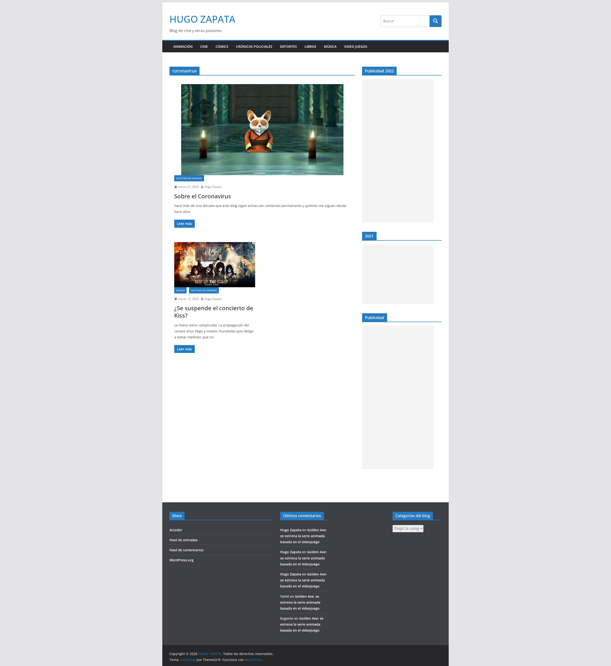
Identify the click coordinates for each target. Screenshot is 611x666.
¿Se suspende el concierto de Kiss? (213, 311)
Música (330, 46)
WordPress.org (181, 560)
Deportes (288, 46)
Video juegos (355, 46)
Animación (183, 46)
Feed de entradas (183, 540)
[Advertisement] (398, 150)
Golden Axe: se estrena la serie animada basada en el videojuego (303, 536)
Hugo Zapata (213, 187)
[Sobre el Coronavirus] (262, 129)
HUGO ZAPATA (202, 19)
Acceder (175, 530)
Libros (310, 46)
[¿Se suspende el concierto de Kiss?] (214, 264)
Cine (204, 46)
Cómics (222, 46)
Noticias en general (189, 178)
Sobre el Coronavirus (202, 196)
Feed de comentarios (186, 550)
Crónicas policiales (254, 46)
